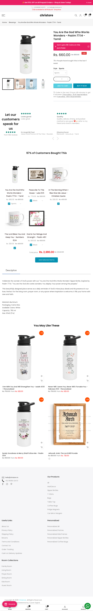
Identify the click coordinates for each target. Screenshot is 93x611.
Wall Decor (51, 486)
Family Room (7, 566)
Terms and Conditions (10, 542)
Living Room (6, 570)
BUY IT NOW (82, 86)
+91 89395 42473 (39, 7)
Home (4, 22)
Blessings (12, 22)
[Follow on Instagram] (7, 484)
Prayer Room (7, 574)
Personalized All (53, 526)
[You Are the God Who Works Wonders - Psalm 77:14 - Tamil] (15, 175)
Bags (49, 498)
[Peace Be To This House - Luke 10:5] (36, 175)
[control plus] (68, 79)
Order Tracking (7, 549)
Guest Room (7, 585)
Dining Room (7, 578)
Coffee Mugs (52, 506)
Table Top (51, 502)
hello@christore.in (55, 7)
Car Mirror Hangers (54, 513)
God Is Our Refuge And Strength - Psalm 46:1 (37, 235)
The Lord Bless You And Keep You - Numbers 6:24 (15, 237)
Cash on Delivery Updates (12, 553)
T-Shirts (50, 494)
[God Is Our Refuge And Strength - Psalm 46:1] (36, 219)
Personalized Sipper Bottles (58, 538)
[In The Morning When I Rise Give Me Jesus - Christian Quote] (58, 175)
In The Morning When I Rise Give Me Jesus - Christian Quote (58, 193)
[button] (8, 84)
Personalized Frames (55, 530)
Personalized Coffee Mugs (57, 542)
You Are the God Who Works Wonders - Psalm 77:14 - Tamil (39, 22)
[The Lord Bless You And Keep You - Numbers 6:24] (15, 219)
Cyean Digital (34, 603)
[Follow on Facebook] (3, 484)
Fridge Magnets (53, 509)
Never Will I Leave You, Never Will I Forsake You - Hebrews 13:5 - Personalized (68, 388)
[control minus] (55, 79)
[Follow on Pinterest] (11, 484)
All (48, 483)
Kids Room (6, 582)
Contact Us (6, 545)
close (5, 2)
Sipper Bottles (52, 490)
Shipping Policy (7, 534)
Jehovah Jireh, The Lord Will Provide (63, 453)
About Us (5, 526)
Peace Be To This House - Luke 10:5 (36, 191)
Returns (5, 538)
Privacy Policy (7, 530)
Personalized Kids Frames (57, 534)
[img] (11, 132)
